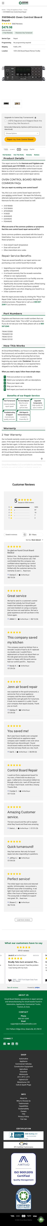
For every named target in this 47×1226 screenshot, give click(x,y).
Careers (23, 1111)
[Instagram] (17, 1044)
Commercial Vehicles (23, 1064)
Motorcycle (23, 1074)
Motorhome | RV (23, 1082)
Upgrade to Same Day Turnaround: (20, 117)
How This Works (19, 155)
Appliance (23, 1061)
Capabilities (23, 1106)
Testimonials (24, 1103)
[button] (23, 1135)
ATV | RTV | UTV (23, 1077)
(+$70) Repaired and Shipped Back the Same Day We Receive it (25, 122)
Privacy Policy (23, 1116)
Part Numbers (7, 155)
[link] (28, 980)
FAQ (23, 1114)
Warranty (29, 155)
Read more (26, 571)
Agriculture (23, 1069)
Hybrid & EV (23, 1080)
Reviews (36, 155)
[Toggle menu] (3, 3)
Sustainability (23, 1109)
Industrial (23, 1072)
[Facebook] (4, 1044)
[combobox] (34, 540)
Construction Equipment (23, 1066)
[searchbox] (13, 534)
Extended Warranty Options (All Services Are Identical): (23, 128)
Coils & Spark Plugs (23, 1085)
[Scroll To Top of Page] (4, 1222)
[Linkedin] (13, 1044)
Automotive (23, 1059)
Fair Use (23, 1119)
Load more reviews (23, 920)
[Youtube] (9, 1044)
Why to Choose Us (23, 1101)
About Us (23, 1098)
